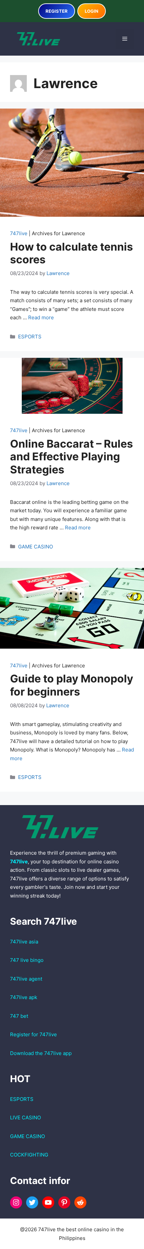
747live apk (23, 997)
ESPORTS (30, 336)
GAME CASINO (35, 546)
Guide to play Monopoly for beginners (71, 685)
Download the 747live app (41, 1053)
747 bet (19, 1016)
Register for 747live (33, 1034)
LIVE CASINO (25, 1117)
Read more (41, 317)
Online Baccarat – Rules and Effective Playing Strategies (71, 456)
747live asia (24, 941)
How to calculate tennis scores (71, 253)
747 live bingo (27, 960)
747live (18, 233)
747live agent (26, 979)
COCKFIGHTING (29, 1155)
